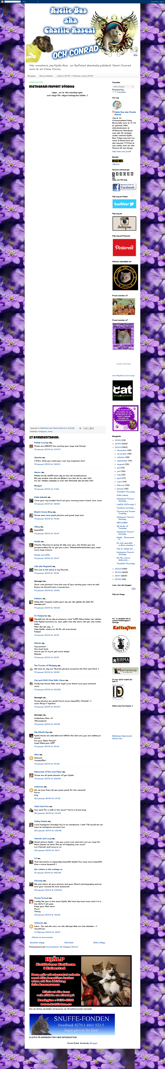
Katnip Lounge (41, 442)
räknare (115, 164)
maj (119, 475)
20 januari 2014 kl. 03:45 (48, 830)
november (122, 454)
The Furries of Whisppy (45, 665)
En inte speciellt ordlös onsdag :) (126, 544)
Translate (121, 92)
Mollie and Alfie (42, 555)
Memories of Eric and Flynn (48, 772)
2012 (118, 572)
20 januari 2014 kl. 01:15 (47, 798)
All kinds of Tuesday (122, 527)
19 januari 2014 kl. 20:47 (47, 707)
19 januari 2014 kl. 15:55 (47, 590)
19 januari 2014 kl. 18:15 (46, 635)
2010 (118, 579)
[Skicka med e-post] (84, 428)
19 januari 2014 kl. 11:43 (46, 489)
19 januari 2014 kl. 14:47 (46, 533)
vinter (50, 431)
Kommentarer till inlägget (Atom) (62, 947)
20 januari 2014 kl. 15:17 (47, 850)
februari (121, 485)
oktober (121, 457)
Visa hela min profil (121, 151)
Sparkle (38, 457)
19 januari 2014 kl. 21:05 (47, 724)
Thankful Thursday (126, 492)
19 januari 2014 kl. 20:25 (47, 689)
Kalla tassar (122, 495)
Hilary (37, 527)
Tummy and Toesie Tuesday (126, 512)
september (122, 461)
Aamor (37, 472)
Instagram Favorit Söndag (125, 500)
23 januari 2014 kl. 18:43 (47, 915)
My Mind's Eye (41, 732)
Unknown (38, 787)
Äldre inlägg (99, 942)
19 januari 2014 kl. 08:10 (47, 464)
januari (120, 489)
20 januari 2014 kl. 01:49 (47, 813)
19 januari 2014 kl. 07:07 (47, 449)
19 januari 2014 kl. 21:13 (46, 746)
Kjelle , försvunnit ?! (125, 538)
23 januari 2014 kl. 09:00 (48, 890)
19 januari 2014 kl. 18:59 (47, 672)
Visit (123, 375)
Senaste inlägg (37, 942)
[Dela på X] (88, 428)
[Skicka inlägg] (80, 428)
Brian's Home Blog (43, 512)
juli (119, 468)
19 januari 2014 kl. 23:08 (47, 778)
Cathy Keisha (40, 821)
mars (120, 482)
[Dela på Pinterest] (93, 428)
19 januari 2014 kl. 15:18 (46, 573)
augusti (121, 464)
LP (35, 858)
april (119, 478)
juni (119, 471)
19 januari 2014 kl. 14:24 (46, 519)
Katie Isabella (40, 497)
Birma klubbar (46, 76)
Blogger (94, 1043)
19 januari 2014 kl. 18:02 (47, 608)
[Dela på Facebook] (91, 428)
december (122, 450)
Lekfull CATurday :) (126, 504)
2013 (118, 569)
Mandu (37, 643)
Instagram (42, 431)
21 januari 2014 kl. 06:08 (47, 873)
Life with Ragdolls (43, 566)
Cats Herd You (41, 806)
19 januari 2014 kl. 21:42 (46, 764)
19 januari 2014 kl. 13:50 (47, 504)
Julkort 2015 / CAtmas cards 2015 (75, 76)
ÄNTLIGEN (122, 523)
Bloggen (32, 76)
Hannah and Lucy (42, 838)
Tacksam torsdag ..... (126, 508)
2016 (118, 440)
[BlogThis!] (86, 428)
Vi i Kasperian (40, 616)
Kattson (38, 598)
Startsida (68, 942)
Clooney (38, 880)
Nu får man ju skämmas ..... (123, 559)
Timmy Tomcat (41, 898)
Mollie (37, 541)
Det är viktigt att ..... (126, 549)
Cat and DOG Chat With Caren (49, 680)
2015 (118, 444)
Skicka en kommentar (42, 937)
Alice (36, 754)
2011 (118, 576)
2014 (118, 447)
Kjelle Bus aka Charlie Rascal (125, 113)
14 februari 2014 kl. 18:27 (47, 932)
